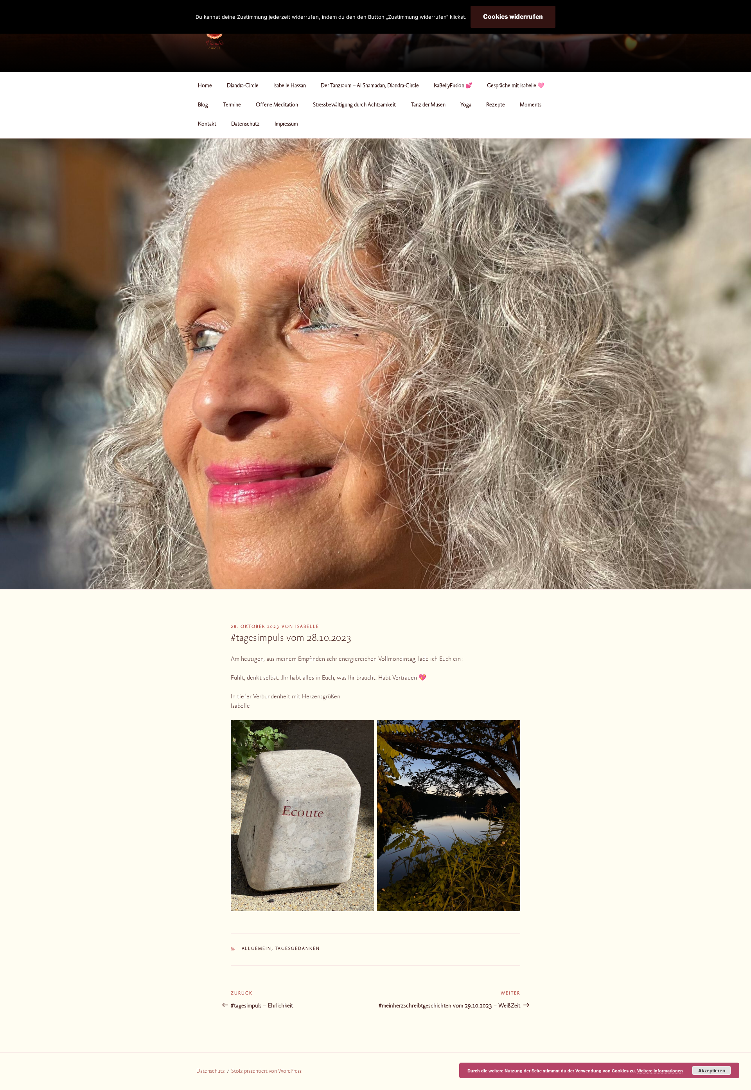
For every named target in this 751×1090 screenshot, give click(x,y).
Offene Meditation (277, 105)
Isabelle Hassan (289, 86)
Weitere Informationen (660, 1071)
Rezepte (495, 105)
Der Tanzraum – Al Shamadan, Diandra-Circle (370, 86)
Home (205, 86)
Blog (203, 105)
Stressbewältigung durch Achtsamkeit (354, 105)
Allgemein (257, 949)
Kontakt (207, 124)
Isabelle (307, 627)
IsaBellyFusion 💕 (453, 86)
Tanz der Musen (428, 105)
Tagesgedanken (297, 949)
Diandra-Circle (243, 86)
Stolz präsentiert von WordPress (266, 1071)
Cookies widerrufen (513, 16)
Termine (232, 105)
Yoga (465, 105)
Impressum (286, 124)
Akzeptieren (711, 1070)
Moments (530, 105)
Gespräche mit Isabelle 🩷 (515, 86)
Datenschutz (245, 124)
